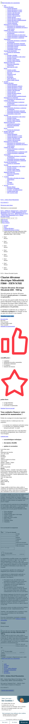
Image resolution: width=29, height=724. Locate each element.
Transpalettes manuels (12, 46)
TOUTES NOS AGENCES (7, 690)
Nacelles (6, 54)
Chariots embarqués (12, 23)
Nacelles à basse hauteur (13, 59)
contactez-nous (4, 436)
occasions (6, 665)
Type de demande (11, 532)
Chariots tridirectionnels (13, 14)
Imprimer (3, 408)
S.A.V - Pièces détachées (10, 668)
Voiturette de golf (11, 74)
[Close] (1, 531)
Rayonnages (10, 77)
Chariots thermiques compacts (14, 86)
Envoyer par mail (10, 408)
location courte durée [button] (9, 131)
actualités (6, 671)
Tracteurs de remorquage (13, 71)
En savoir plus (4, 319)
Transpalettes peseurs (12, 48)
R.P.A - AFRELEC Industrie (8, 210)
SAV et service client (12, 192)
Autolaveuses (10, 65)
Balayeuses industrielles (13, 64)
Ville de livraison (20, 546)
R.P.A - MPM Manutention (18, 213)
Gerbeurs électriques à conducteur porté (17, 36)
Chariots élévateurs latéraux (14, 18)
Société (18, 534)
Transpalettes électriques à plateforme (16, 45)
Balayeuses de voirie (12, 67)
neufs (5, 664)
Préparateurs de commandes (11, 24)
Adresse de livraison (21, 542)
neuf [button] (5, 5)
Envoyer (3, 623)
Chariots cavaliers (11, 70)
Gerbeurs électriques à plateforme (15, 37)
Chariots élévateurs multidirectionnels (16, 20)
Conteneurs (10, 75)
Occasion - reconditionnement (14, 189)
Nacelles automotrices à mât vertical (16, 56)
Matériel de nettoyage (9, 62)
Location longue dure (12, 191)
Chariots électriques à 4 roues (14, 11)
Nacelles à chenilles (12, 55)
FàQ (8, 181)
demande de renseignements (8, 326)
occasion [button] (6, 81)
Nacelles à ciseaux (11, 58)
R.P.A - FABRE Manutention (14, 212)
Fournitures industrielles (13, 188)
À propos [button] (6, 176)
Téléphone (18, 539)
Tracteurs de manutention (10, 51)
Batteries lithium (11, 187)
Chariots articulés (11, 17)
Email (17, 540)
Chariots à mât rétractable (13, 13)
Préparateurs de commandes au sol (16, 26)
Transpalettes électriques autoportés (16, 43)
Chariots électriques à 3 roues (14, 10)
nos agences (7, 672)
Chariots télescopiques (12, 21)
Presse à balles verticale (13, 80)
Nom (17, 535)
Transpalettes (7, 39)
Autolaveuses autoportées (13, 124)
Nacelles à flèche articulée (13, 61)
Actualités (9, 182)
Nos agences (10, 184)
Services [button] (6, 185)
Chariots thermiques (12, 8)
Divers (5, 68)
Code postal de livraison (22, 544)
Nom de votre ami (20, 644)
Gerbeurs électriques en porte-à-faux (16, 34)
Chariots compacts (11, 94)
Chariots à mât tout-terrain (13, 15)
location (6, 667)
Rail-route (9, 73)
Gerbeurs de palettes (9, 30)
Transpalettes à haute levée (14, 49)
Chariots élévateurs (9, 7)
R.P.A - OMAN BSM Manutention (14, 214)
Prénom (18, 537)
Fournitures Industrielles (10, 670)
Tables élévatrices (11, 78)
